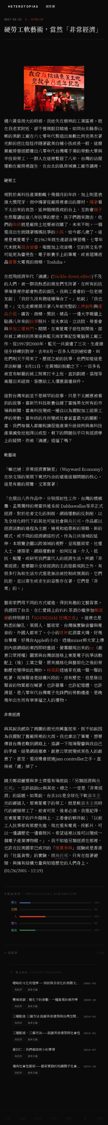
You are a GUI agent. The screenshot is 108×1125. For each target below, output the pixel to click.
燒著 (93, 202)
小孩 (59, 232)
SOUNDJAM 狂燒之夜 (55, 618)
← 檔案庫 (11, 953)
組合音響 (29, 247)
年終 (17, 225)
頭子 (98, 210)
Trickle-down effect (72, 276)
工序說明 (85, 306)
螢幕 (12, 262)
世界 (64, 633)
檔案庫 (50, 7)
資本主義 (89, 803)
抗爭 (34, 322)
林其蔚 (53, 670)
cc (91, 648)
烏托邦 (74, 521)
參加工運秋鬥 (21, 329)
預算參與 (63, 848)
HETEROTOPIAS (23, 6)
